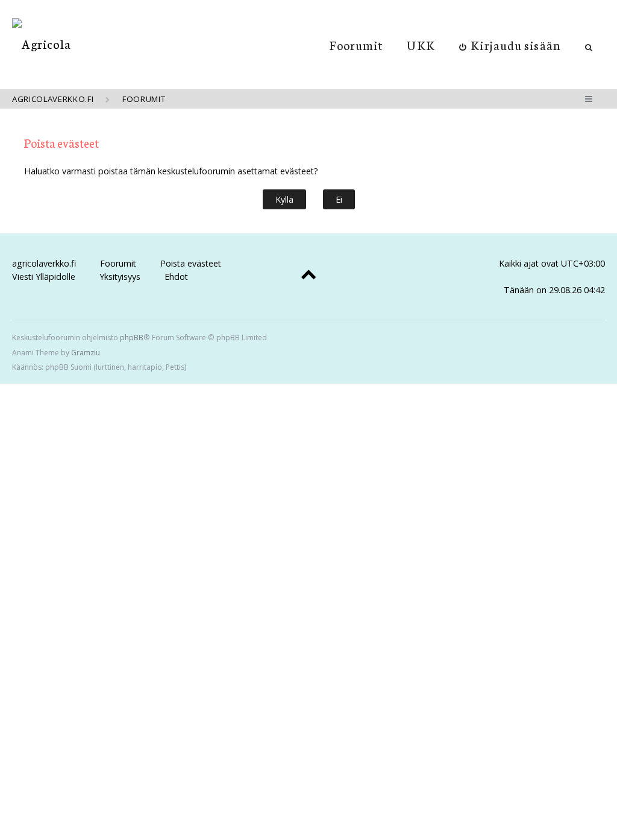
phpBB (131, 337)
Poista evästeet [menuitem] (190, 263)
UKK (420, 44)
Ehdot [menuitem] (176, 276)
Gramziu (85, 352)
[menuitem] (510, 44)
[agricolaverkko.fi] (41, 43)
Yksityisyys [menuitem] (119, 276)
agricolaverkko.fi (44, 263)
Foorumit (356, 44)
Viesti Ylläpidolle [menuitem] (43, 276)
